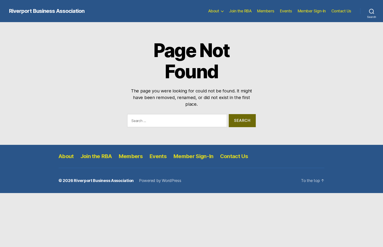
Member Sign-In (312, 11)
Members (265, 11)
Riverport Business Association (46, 11)
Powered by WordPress (160, 180)
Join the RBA (240, 11)
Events (286, 11)
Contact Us (341, 11)
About (213, 11)
